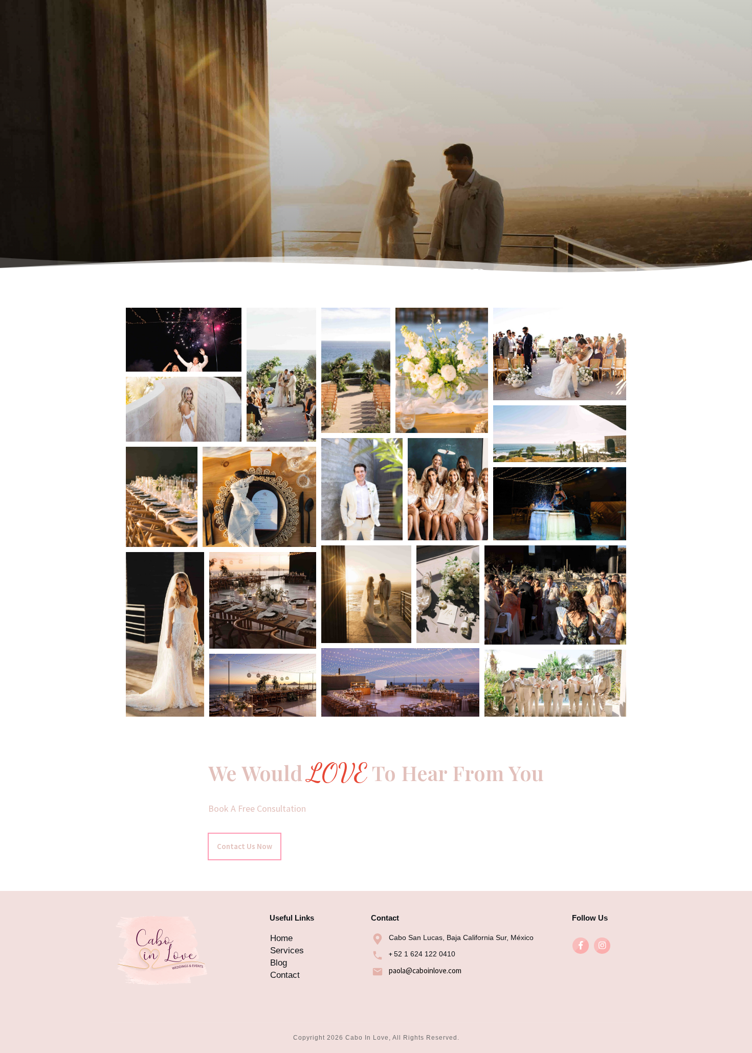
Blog (278, 963)
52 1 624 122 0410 (424, 954)
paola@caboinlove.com (425, 970)
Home (281, 938)
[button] (183, 340)
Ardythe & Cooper (376, 275)
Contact (285, 975)
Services (287, 950)
